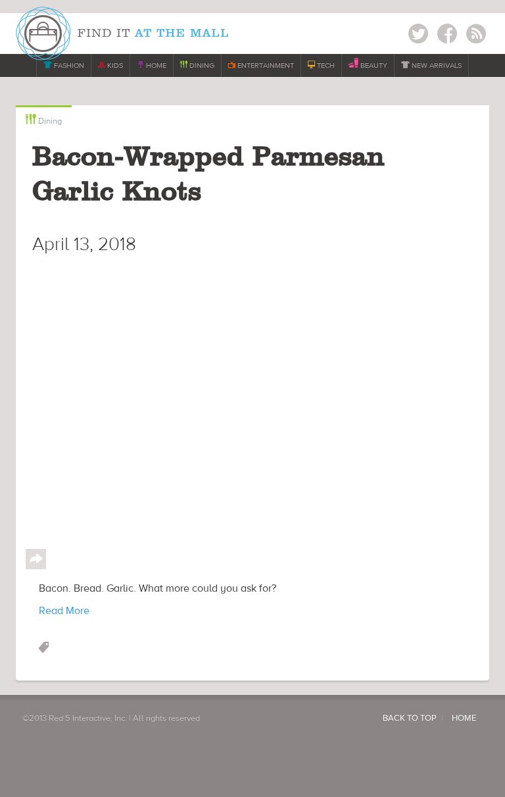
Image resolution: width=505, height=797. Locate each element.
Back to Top (410, 718)
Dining (44, 120)
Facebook (447, 35)
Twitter (418, 35)
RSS (476, 35)
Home (464, 718)
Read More (64, 610)
